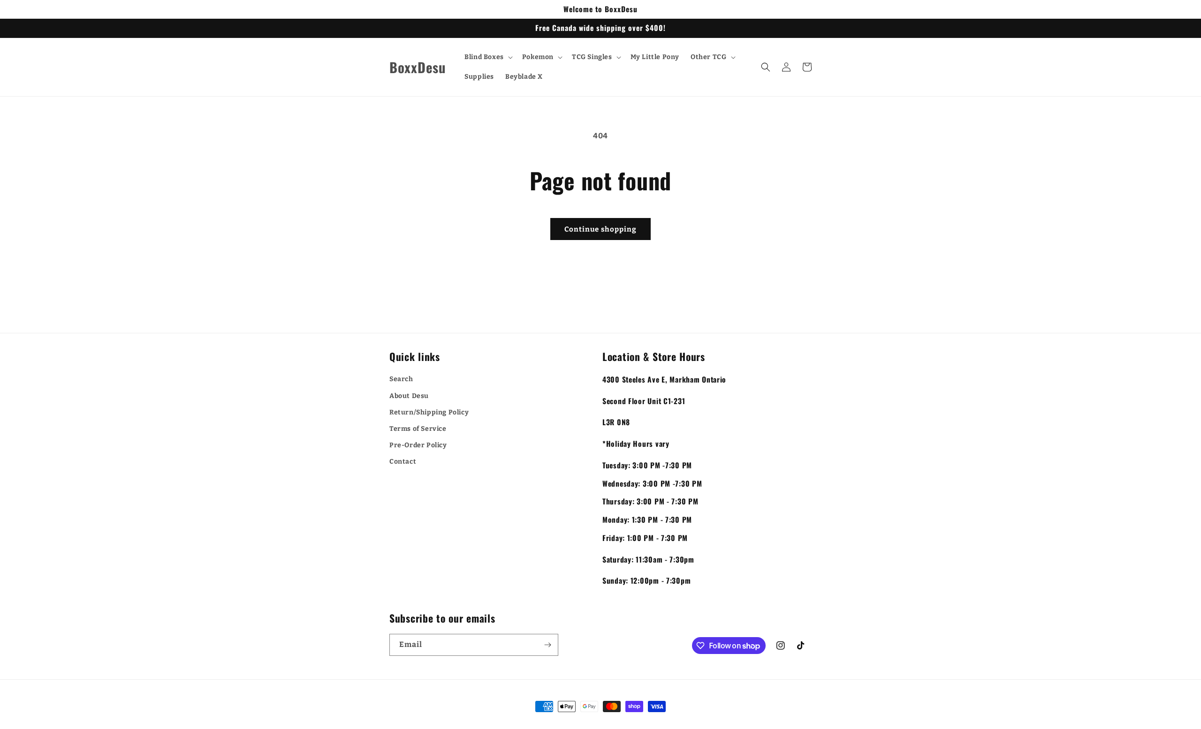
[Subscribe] (547, 645)
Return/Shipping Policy (429, 412)
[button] (488, 57)
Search (401, 379)
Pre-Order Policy (418, 445)
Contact (402, 462)
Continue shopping (600, 229)
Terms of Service (418, 429)
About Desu (409, 396)
